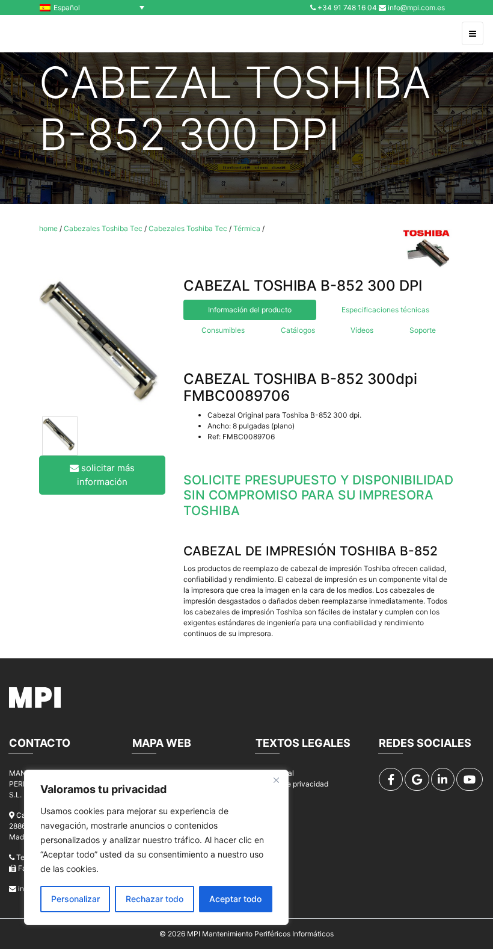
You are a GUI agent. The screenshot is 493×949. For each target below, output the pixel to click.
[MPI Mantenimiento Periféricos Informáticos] (35, 34)
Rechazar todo (154, 899)
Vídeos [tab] (362, 330)
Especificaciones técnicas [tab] (385, 309)
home (48, 228)
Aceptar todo (235, 899)
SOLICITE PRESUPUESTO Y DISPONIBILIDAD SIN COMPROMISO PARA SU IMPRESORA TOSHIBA (318, 495)
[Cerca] (276, 780)
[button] (95, 7)
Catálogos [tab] (298, 330)
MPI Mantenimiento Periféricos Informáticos (260, 933)
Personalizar (75, 899)
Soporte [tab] (422, 330)
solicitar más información (106, 474)
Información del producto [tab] (250, 309)
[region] (156, 847)
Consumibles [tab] (223, 330)
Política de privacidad (292, 783)
